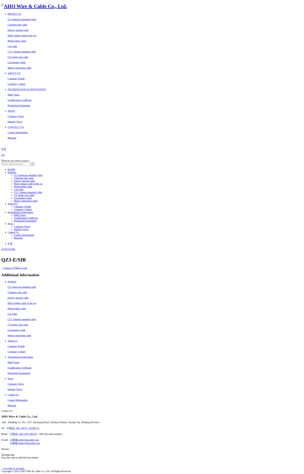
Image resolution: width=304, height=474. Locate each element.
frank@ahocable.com (29, 443)
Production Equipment (19, 105)
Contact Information (18, 132)
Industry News (15, 121)
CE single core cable (18, 57)
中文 (10, 243)
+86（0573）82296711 (27, 428)
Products (14, 14)
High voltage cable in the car (22, 35)
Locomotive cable (16, 62)
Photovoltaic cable (17, 41)
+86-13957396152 (27, 434)
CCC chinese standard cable (22, 51)
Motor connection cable (19, 68)
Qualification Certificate (20, 100)
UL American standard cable (22, 19)
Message (12, 138)
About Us (14, 73)
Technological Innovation (27, 89)
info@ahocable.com (28, 440)
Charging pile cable (17, 24)
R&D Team (13, 94)
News (11, 111)
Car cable (12, 46)
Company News (16, 116)
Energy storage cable (18, 30)
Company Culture (16, 84)
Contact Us (16, 127)
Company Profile (16, 78)
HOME (11, 169)
